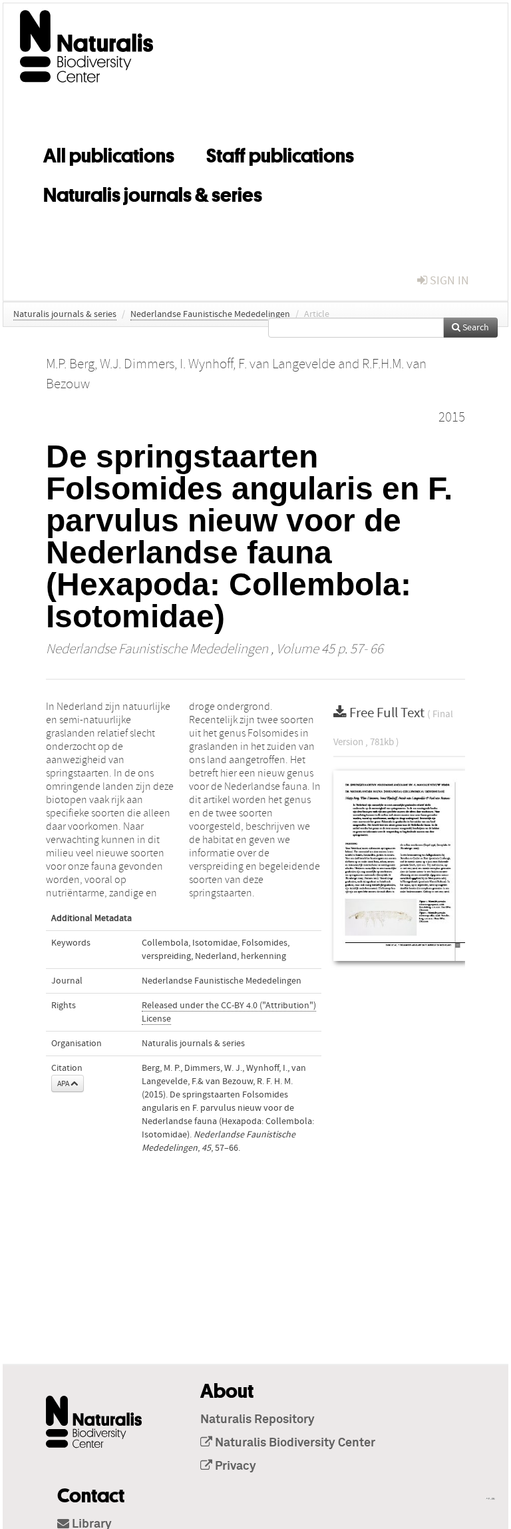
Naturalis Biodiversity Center (293, 1443)
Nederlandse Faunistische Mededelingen (210, 314)
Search (474, 327)
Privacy (234, 1466)
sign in (448, 281)
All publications (108, 153)
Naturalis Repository (257, 1420)
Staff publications (280, 153)
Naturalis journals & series (152, 192)
